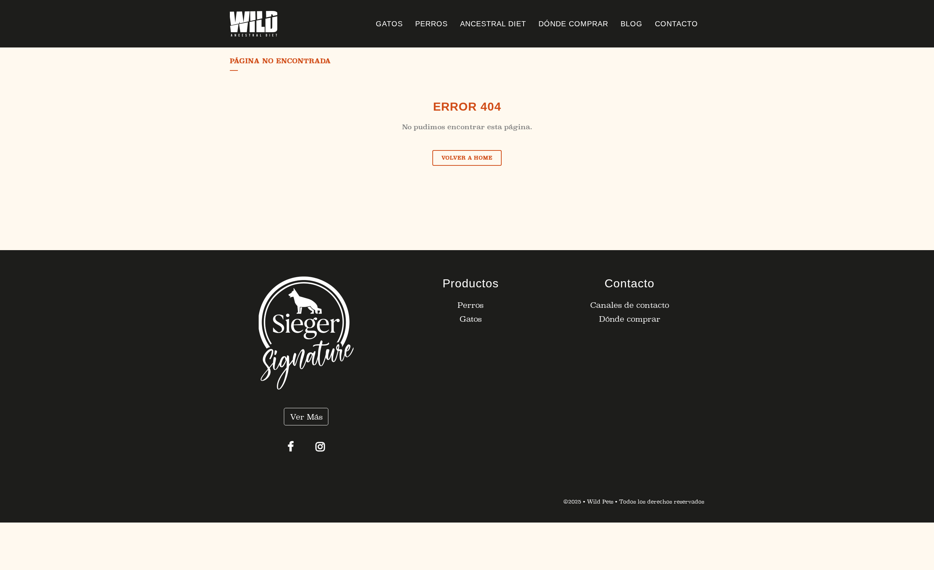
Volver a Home (467, 158)
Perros (470, 305)
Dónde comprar (629, 319)
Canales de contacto (629, 305)
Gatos (471, 319)
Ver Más (306, 416)
